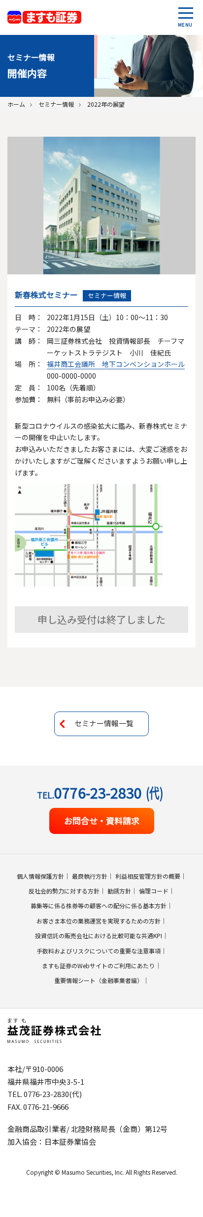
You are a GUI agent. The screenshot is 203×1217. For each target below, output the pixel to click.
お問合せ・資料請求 (101, 820)
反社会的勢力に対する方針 (64, 891)
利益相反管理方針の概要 (147, 876)
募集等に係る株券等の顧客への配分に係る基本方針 (99, 905)
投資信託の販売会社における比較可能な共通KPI (98, 935)
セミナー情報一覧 (104, 723)
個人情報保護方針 (40, 876)
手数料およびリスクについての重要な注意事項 (98, 951)
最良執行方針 (89, 876)
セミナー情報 (56, 104)
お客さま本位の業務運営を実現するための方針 (98, 921)
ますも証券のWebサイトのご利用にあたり (98, 965)
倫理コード (154, 891)
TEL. (100, 792)
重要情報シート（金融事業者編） (98, 980)
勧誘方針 (119, 891)
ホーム (16, 104)
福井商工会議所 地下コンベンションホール (116, 364)
